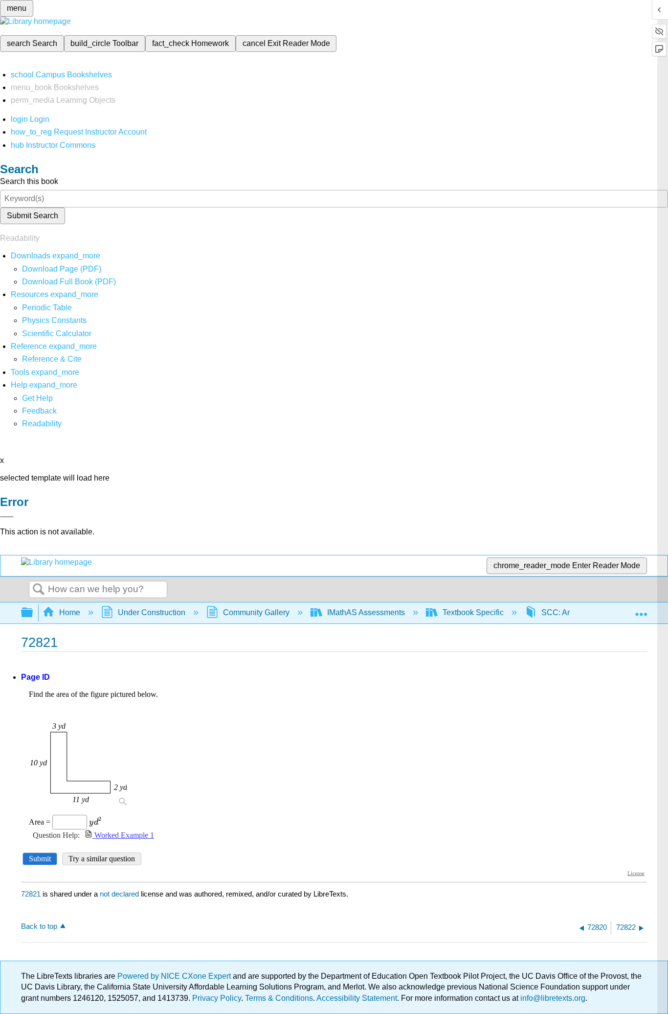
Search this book (29, 181)
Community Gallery (256, 612)
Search (38, 589)
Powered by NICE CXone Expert (175, 976)
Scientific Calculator (56, 333)
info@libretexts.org (551, 998)
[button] (39, 411)
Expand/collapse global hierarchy (33, 613)
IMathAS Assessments (366, 612)
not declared (120, 894)
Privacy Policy (216, 998)
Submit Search (32, 215)
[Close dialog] (7, 516)
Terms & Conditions (279, 998)
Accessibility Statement (356, 998)
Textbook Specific (473, 612)
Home (69, 612)
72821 (31, 894)
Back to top (39, 926)
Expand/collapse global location (641, 609)
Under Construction (151, 612)
